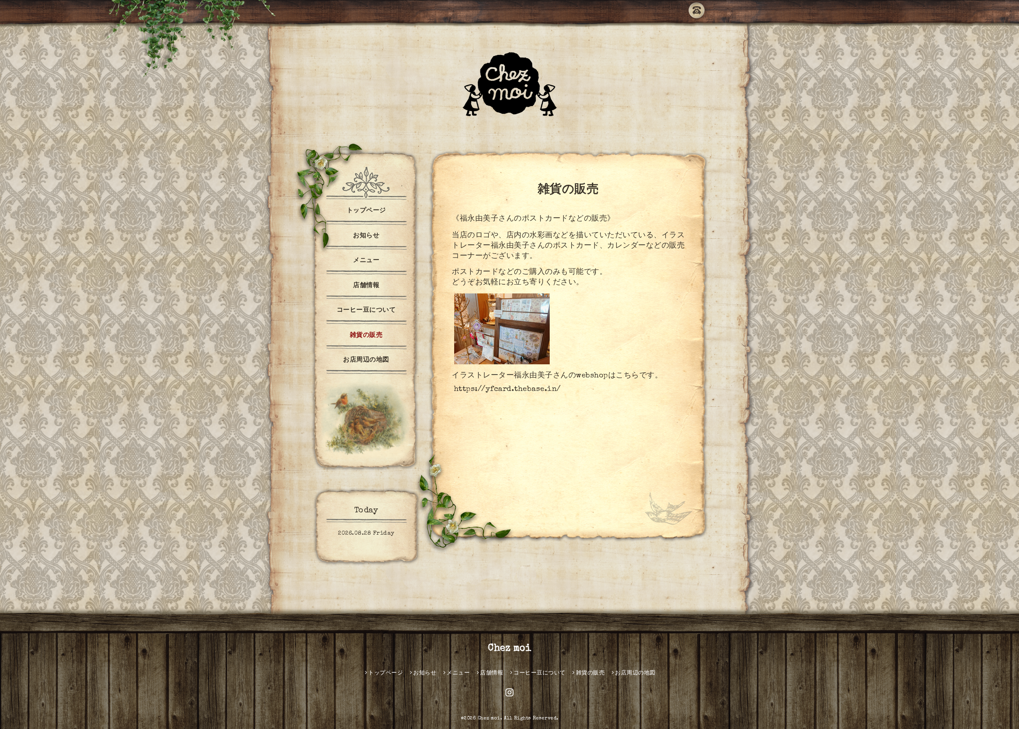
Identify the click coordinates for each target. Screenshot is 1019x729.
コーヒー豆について (366, 310)
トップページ (366, 211)
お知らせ (366, 236)
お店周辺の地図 (366, 360)
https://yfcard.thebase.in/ (507, 389)
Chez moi (509, 648)
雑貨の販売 (366, 335)
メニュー (366, 261)
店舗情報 (366, 286)
